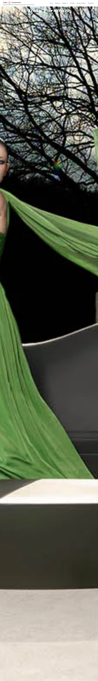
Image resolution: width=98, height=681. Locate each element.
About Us (57, 3)
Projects (72, 3)
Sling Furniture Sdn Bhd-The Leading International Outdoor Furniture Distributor (18, 4)
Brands (64, 3)
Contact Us (91, 3)
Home (51, 3)
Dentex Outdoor (81, 3)
